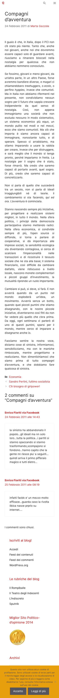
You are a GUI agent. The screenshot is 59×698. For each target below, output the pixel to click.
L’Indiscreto (16, 598)
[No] (55, 681)
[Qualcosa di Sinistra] (3, 3)
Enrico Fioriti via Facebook (22, 412)
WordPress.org (18, 565)
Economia (15, 376)
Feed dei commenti (21, 559)
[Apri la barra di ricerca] (44, 3)
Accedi (13, 549)
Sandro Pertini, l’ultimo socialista (29, 381)
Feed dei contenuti (21, 554)
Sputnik (14, 603)
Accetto (18, 691)
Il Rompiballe (17, 587)
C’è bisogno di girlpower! (24, 386)
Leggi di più (38, 691)
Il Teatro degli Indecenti (24, 593)
